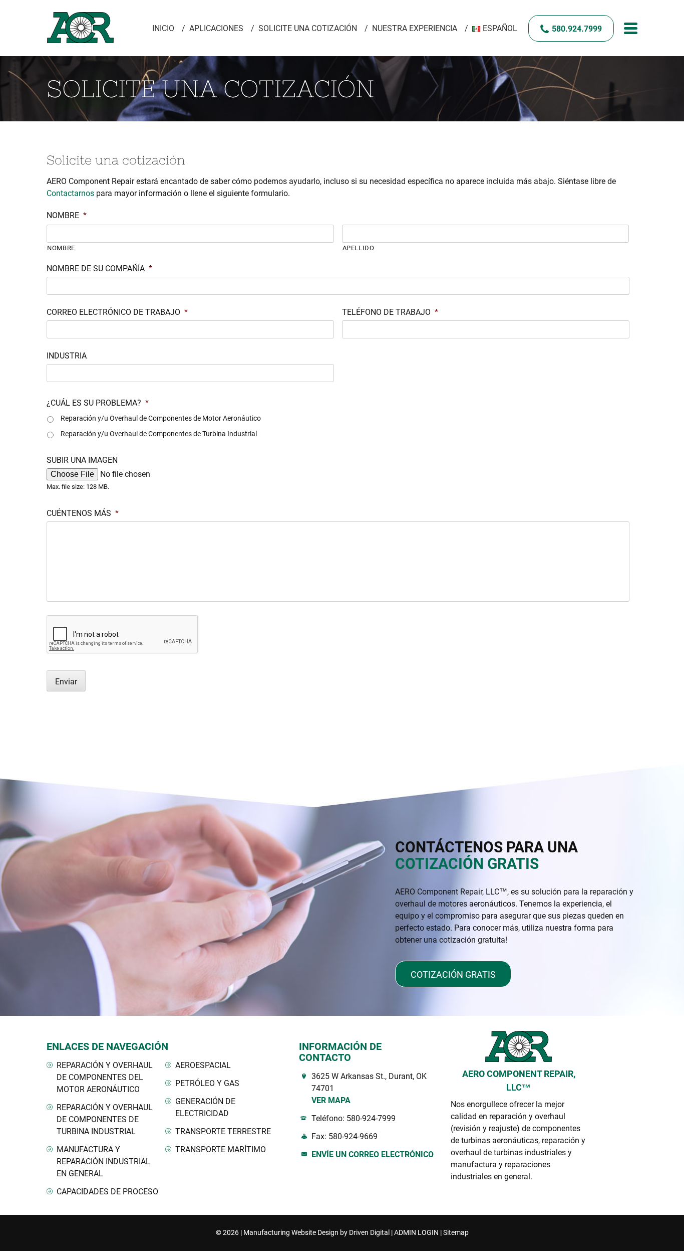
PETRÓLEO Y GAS (207, 1083)
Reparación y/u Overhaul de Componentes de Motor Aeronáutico (161, 418)
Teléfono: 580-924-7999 (353, 1118)
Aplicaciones (216, 28)
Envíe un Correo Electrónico (372, 1154)
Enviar (66, 681)
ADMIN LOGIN (416, 1232)
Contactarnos (70, 193)
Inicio (163, 28)
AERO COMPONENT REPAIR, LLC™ (518, 1080)
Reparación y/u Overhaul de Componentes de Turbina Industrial (159, 434)
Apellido (359, 248)
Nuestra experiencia (414, 28)
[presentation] (123, 634)
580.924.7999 (577, 29)
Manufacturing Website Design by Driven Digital (316, 1232)
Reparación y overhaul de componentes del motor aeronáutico (105, 1077)
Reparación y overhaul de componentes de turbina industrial (105, 1119)
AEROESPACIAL (203, 1065)
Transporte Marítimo (220, 1149)
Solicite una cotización (307, 28)
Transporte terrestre (223, 1131)
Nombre (61, 248)
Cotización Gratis (453, 974)
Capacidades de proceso (107, 1191)
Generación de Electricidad (205, 1107)
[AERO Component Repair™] (82, 28)
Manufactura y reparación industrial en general (103, 1161)
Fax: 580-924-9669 (344, 1136)
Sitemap (456, 1232)
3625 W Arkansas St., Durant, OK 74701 (369, 1088)
